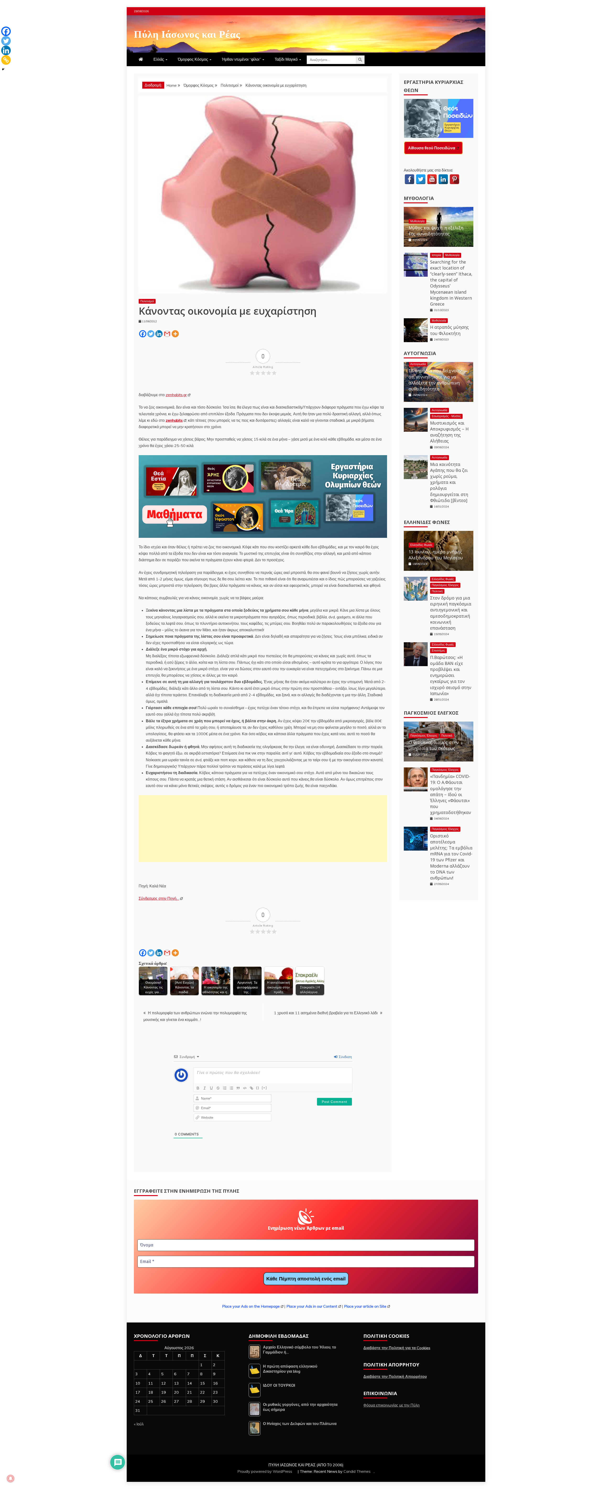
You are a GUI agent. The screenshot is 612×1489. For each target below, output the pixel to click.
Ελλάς (158, 59)
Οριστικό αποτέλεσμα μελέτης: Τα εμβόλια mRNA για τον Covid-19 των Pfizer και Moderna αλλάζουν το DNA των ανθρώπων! (451, 857)
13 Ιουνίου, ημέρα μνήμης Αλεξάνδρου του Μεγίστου (436, 555)
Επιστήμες (438, 650)
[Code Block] (244, 1088)
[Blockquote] (238, 1088)
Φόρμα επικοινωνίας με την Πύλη (391, 1405)
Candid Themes (357, 1471)
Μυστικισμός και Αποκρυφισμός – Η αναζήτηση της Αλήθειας (449, 432)
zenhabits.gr (176, 394)
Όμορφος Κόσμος (193, 59)
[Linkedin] (159, 333)
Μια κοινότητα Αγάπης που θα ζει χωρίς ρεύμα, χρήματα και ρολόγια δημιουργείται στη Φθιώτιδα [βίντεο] (449, 482)
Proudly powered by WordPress (265, 1471)
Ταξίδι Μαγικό (286, 59)
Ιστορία (436, 255)
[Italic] (204, 1088)
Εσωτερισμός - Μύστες (446, 416)
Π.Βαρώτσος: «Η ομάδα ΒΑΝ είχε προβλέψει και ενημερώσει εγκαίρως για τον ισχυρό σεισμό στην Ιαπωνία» (450, 675)
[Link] (251, 1088)
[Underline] (211, 1088)
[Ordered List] (224, 1088)
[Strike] (218, 1088)
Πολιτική (437, 591)
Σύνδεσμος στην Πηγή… (159, 898)
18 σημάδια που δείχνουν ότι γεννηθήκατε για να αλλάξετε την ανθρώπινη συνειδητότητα (435, 380)
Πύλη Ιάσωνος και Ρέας (187, 33)
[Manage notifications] (10, 1478)
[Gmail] (167, 333)
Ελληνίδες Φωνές (427, 522)
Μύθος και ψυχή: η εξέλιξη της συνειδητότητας (436, 231)
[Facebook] (142, 333)
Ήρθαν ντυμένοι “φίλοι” (241, 59)
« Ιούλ (139, 1424)
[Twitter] (150, 333)
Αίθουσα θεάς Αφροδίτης (431, 148)
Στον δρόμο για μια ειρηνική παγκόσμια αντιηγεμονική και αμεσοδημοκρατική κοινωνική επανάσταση (450, 613)
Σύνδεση (345, 1057)
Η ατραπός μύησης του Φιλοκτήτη (449, 330)
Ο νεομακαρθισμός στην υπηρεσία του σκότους (434, 745)
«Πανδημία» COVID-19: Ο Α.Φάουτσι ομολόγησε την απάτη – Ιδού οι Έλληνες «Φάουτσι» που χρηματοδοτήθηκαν (450, 794)
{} (257, 1088)
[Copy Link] (6, 60)
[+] (264, 1088)
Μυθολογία (419, 198)
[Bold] (198, 1088)
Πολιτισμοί (147, 301)
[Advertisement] (263, 828)
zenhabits (174, 420)
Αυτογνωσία (420, 353)
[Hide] (3, 69)
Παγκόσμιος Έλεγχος (445, 585)
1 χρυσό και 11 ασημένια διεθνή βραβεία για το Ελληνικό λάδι (326, 1012)
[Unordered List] (231, 1088)
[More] (175, 333)
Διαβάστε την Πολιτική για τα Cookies (396, 1347)
